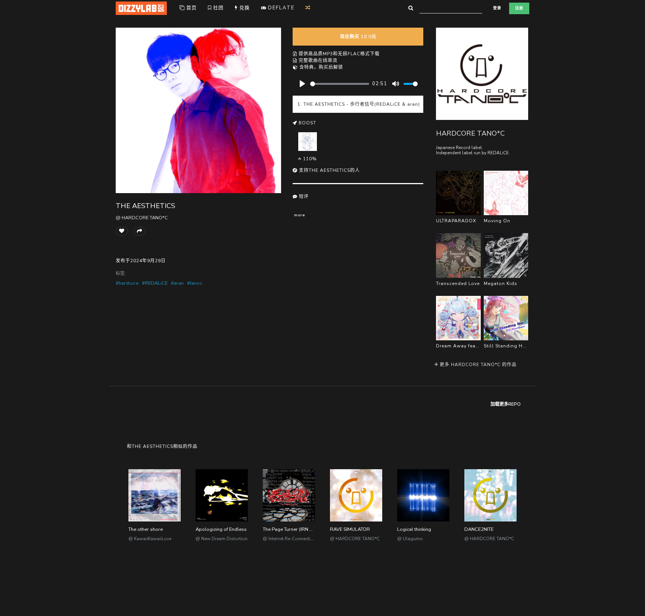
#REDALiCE (155, 283)
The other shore (145, 529)
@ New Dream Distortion (221, 539)
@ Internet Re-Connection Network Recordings (311, 539)
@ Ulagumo (410, 539)
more (299, 215)
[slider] (339, 83)
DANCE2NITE (478, 529)
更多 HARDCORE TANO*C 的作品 (477, 365)
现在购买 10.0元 (358, 37)
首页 (191, 7)
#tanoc (194, 283)
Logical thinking (414, 529)
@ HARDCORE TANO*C (142, 217)
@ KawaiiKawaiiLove (149, 539)
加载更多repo (505, 404)
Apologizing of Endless (221, 529)
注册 (519, 8)
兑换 (244, 7)
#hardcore (127, 283)
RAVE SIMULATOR (350, 529)
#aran (177, 283)
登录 (497, 8)
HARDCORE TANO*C (470, 133)
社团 (218, 7)
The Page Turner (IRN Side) (292, 529)
